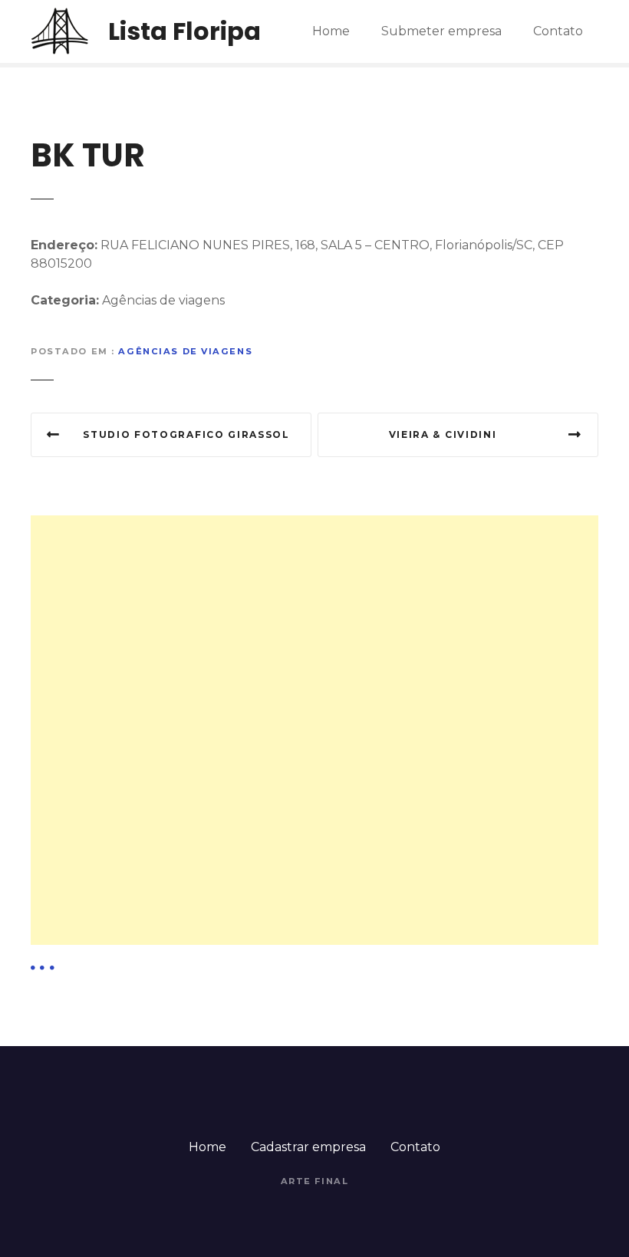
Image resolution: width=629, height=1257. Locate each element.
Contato (558, 31)
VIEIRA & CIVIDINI (443, 434)
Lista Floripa (184, 31)
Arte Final (315, 1181)
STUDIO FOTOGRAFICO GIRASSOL (186, 434)
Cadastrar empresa (308, 1147)
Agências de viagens (185, 351)
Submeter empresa (441, 31)
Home (331, 31)
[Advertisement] (314, 622)
